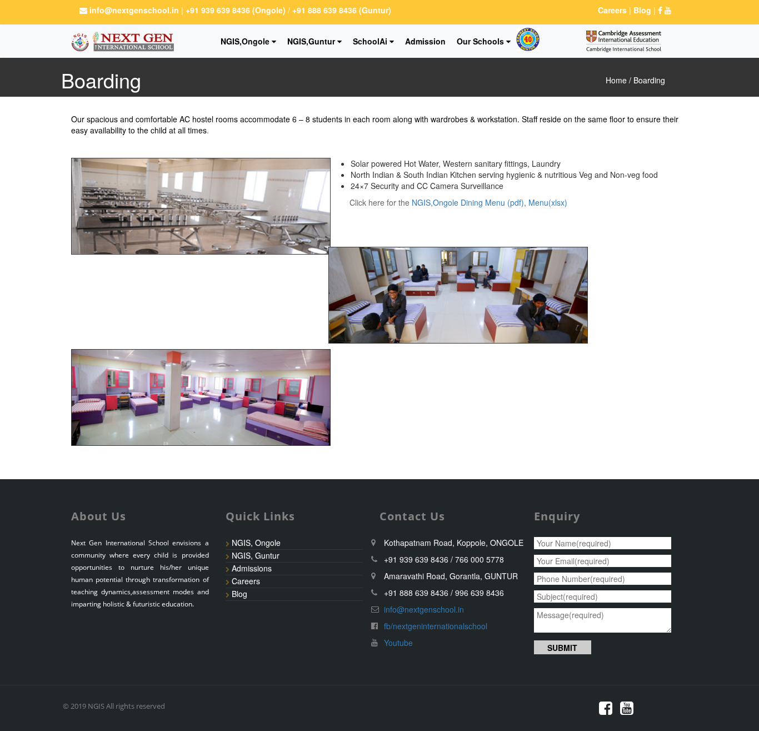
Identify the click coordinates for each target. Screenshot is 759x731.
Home (616, 80)
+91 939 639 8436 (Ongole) (237, 10)
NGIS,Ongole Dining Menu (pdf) (468, 202)
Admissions (252, 568)
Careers (246, 580)
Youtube (398, 642)
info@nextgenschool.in (134, 10)
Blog (239, 593)
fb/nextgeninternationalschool (435, 625)
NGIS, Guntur (255, 555)
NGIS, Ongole (256, 542)
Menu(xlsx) (547, 202)
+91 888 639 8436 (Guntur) (340, 10)
